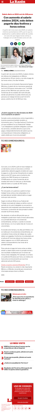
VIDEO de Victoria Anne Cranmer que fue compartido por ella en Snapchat (17, 347)
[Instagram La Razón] (22, 408)
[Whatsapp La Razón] (19, 43)
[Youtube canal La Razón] (29, 408)
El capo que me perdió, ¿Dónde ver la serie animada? (17, 358)
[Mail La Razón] (23, 43)
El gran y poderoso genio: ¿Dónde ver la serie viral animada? (18, 352)
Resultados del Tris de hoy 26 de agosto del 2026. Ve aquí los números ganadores (18, 368)
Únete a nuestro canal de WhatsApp (13, 265)
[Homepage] (17, 1)
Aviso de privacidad (22, 402)
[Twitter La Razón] (15, 43)
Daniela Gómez (9, 70)
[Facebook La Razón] (11, 43)
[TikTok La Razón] (25, 408)
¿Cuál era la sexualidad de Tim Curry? (16, 363)
